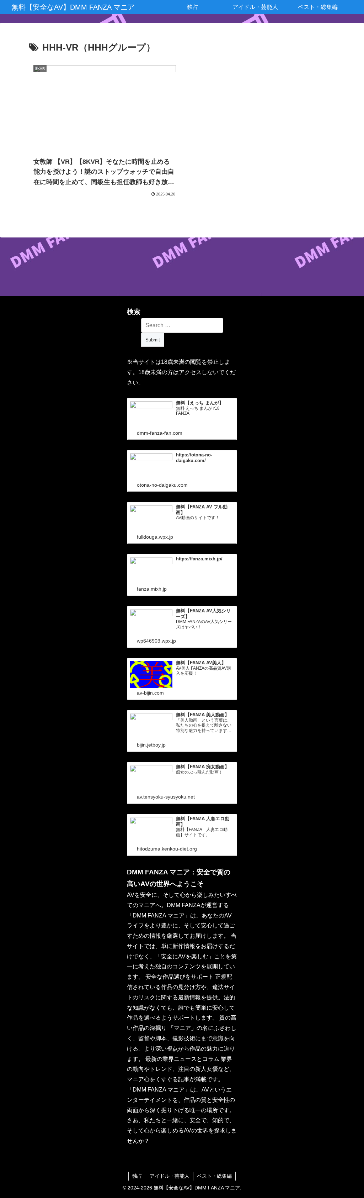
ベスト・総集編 (214, 1176)
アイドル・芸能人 (169, 1176)
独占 (137, 1176)
